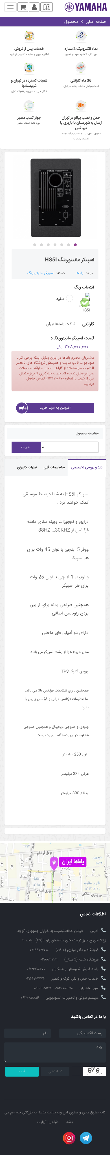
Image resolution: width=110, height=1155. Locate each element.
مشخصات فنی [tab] (54, 467)
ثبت (22, 1071)
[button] (75, 245)
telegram (86, 1138)
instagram (69, 1138)
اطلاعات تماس (93, 914)
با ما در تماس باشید (88, 1017)
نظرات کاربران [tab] (27, 467)
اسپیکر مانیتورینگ (40, 273)
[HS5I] (55, 197)
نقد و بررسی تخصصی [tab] (86, 467)
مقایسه (26, 447)
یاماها (79, 273)
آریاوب (42, 1122)
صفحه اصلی (96, 22)
